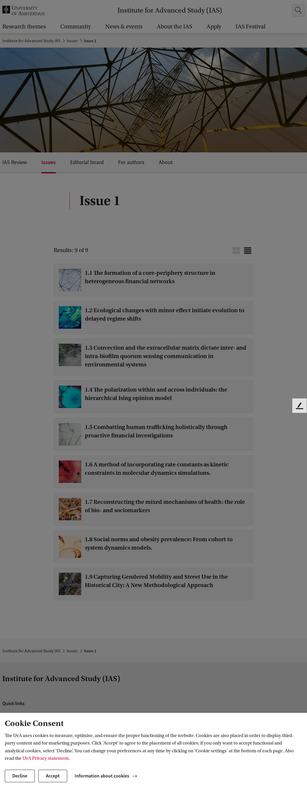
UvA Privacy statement (45, 758)
